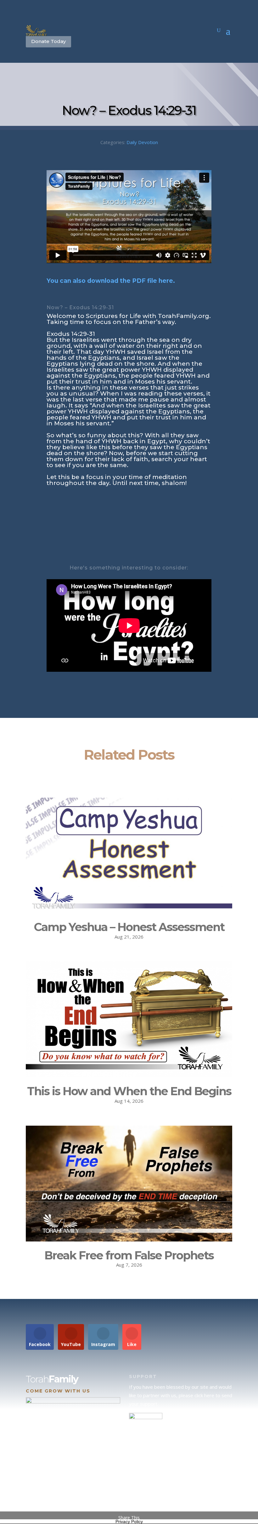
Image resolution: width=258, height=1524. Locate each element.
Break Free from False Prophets (129, 1255)
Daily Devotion (142, 142)
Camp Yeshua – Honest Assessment (129, 927)
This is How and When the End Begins (129, 1091)
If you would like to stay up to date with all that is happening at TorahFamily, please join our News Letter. (179, 1490)
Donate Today (48, 41)
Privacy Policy (129, 1521)
